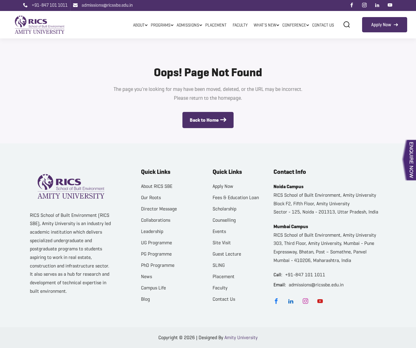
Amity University (241, 337)
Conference (294, 25)
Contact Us (323, 25)
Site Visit (222, 243)
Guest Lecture (227, 254)
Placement (216, 25)
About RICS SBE (156, 186)
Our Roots (151, 197)
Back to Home (204, 120)
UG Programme (156, 243)
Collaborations (155, 220)
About (139, 25)
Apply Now (381, 24)
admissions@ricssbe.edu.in (107, 5)
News (146, 276)
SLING (219, 265)
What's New (265, 25)
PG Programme (156, 254)
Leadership (152, 231)
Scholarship (224, 209)
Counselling (224, 220)
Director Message (159, 209)
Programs (161, 25)
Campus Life (153, 288)
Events (219, 231)
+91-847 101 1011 (49, 5)
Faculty (240, 25)
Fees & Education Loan (236, 197)
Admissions (188, 25)
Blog (145, 299)
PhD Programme (158, 265)
